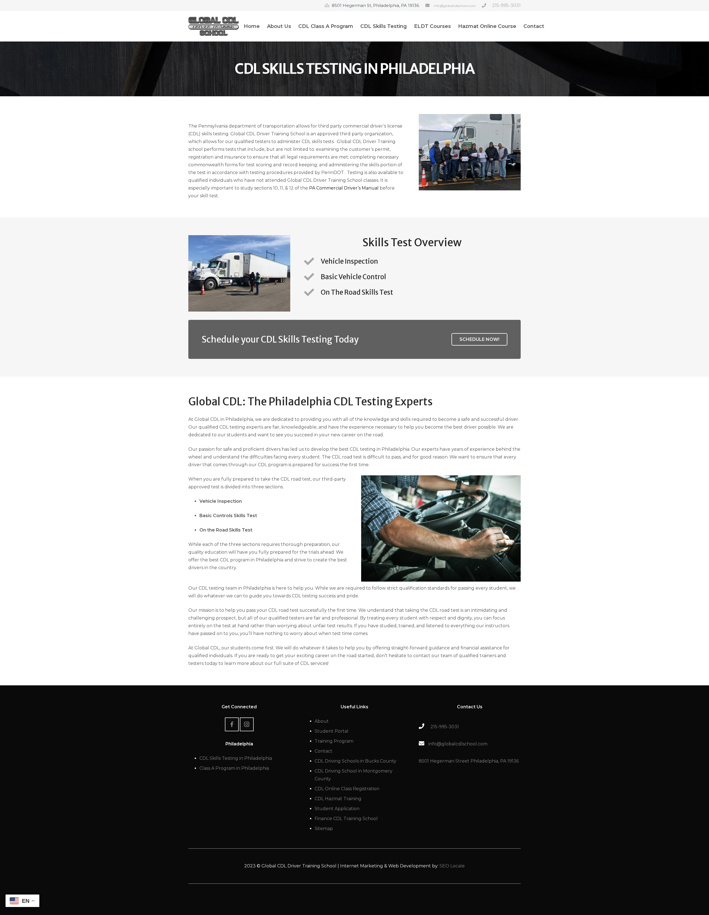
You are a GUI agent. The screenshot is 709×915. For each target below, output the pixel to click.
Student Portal (331, 731)
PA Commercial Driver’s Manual (344, 188)
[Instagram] (247, 724)
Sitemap (324, 828)
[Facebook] (232, 724)
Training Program (334, 741)
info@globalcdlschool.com (455, 6)
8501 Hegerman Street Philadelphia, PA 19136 (469, 761)
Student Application (337, 808)
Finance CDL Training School (346, 818)
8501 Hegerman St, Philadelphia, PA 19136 (375, 5)
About (322, 721)
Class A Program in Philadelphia (234, 768)
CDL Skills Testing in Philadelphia (235, 758)
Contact (323, 751)
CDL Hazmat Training (338, 798)
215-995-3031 (506, 5)
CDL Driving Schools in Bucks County (355, 761)
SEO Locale (452, 866)
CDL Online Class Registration (347, 788)
